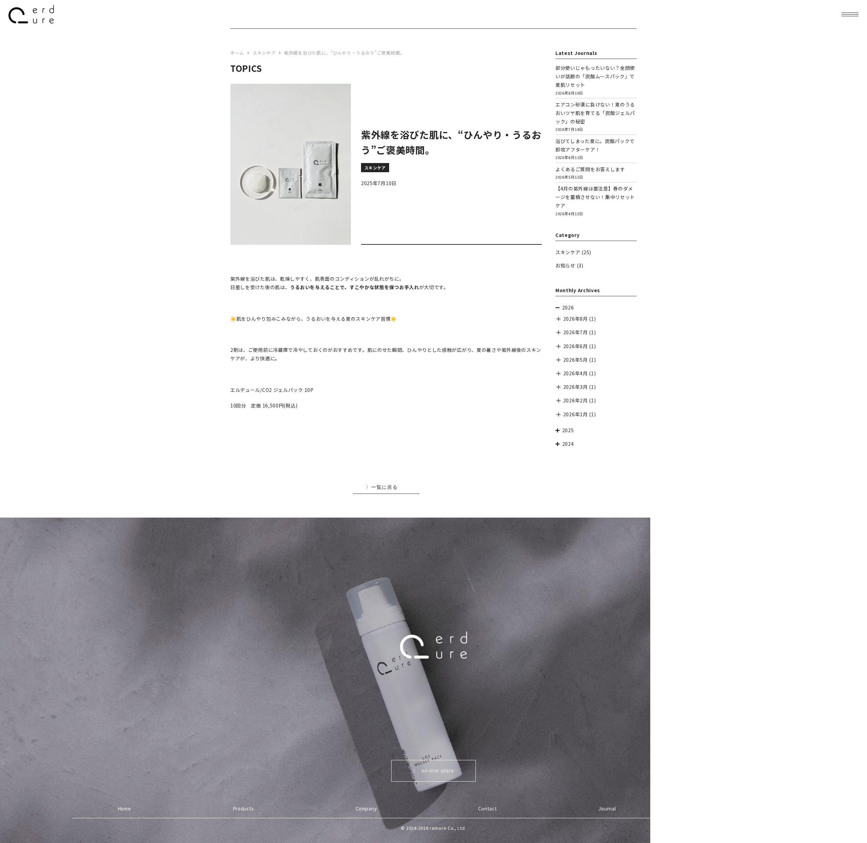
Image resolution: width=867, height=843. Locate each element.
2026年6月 (575, 346)
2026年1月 (575, 414)
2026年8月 (575, 318)
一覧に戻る (384, 487)
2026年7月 (575, 332)
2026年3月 (575, 386)
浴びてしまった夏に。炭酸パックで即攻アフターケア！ (595, 149)
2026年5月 (575, 359)
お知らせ (565, 265)
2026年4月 (575, 373)
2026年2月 (575, 400)
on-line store (437, 771)
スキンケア (567, 252)
